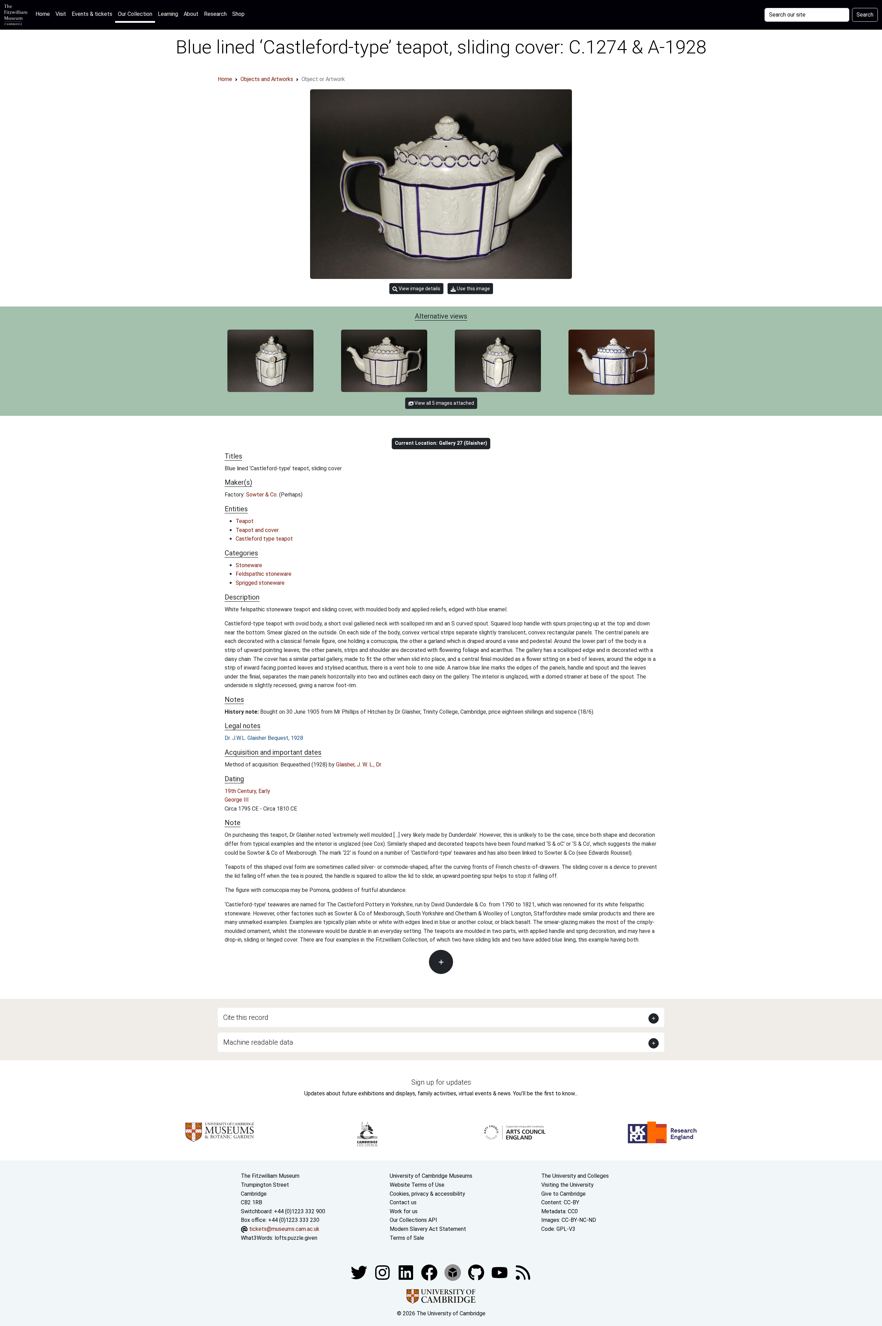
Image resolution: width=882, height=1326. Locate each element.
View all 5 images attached (443, 403)
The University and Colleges (575, 1176)
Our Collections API (413, 1220)
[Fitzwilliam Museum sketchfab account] (453, 1272)
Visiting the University (567, 1185)
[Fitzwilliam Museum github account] (477, 1272)
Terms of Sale (407, 1238)
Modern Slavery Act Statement (428, 1229)
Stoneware (249, 565)
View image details (419, 288)
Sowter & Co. (262, 494)
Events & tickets (92, 14)
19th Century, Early (247, 791)
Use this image (473, 288)
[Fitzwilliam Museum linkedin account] (430, 1272)
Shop (238, 14)
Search (865, 14)
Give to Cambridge (563, 1194)
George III (237, 799)
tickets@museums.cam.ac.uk (284, 1229)
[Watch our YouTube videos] (500, 1272)
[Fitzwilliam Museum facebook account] (406, 1272)
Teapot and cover (257, 530)
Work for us (404, 1211)
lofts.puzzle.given (296, 1238)
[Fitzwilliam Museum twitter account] (359, 1272)
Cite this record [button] (245, 1017)
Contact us (403, 1202)
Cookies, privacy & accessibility (427, 1194)
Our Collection (135, 14)
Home (44, 13)
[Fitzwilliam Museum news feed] (523, 1272)
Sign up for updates (441, 1082)
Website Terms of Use (417, 1185)
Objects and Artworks (266, 79)
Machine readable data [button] (258, 1042)
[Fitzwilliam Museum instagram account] (383, 1272)
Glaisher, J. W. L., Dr (358, 764)
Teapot (245, 521)
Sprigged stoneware (260, 583)
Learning (168, 14)
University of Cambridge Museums (431, 1176)
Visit (60, 14)
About (191, 14)
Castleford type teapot (264, 538)
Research (215, 14)
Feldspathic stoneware (263, 574)
